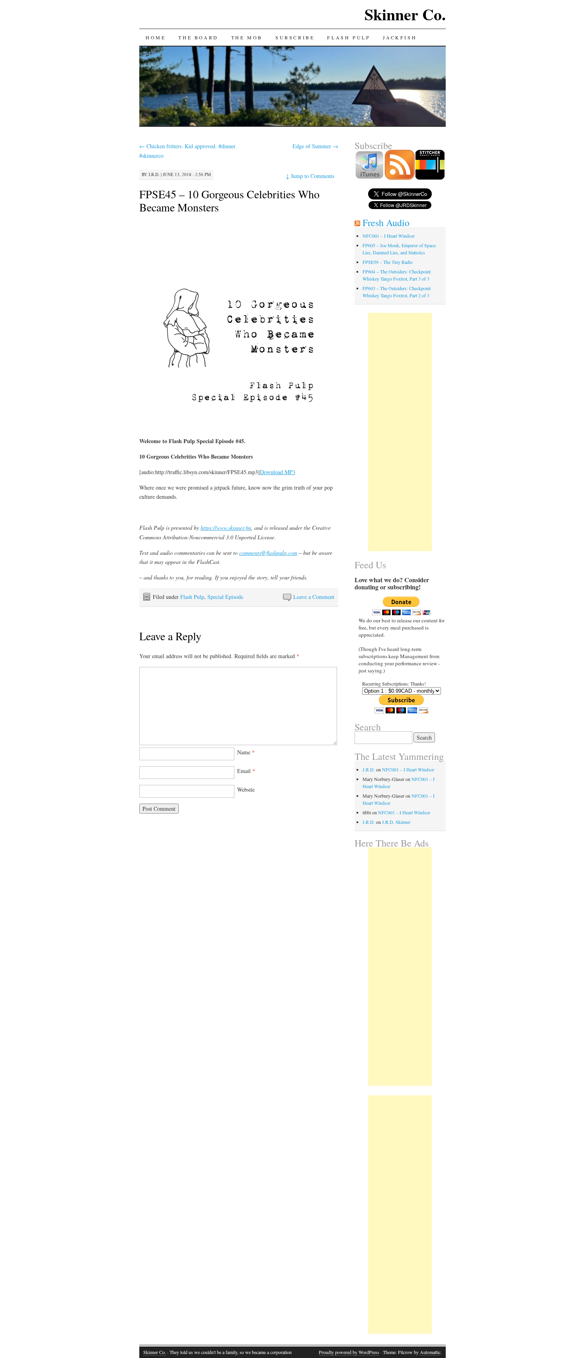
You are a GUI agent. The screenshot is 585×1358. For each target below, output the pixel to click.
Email (246, 771)
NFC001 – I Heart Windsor (389, 235)
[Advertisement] (400, 432)
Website (246, 789)
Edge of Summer (315, 146)
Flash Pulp (348, 37)
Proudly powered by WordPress (349, 1352)
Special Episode (225, 597)
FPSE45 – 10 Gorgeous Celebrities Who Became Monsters (229, 200)
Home (156, 37)
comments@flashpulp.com (268, 552)
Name (246, 752)
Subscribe (294, 37)
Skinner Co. (405, 14)
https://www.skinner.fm (226, 527)
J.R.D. (154, 174)
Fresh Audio (386, 222)
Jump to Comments (310, 176)
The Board (198, 37)
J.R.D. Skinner (396, 822)
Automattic (430, 1352)
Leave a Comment (313, 597)
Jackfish (400, 37)
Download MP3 (277, 472)
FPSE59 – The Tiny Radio (388, 262)
